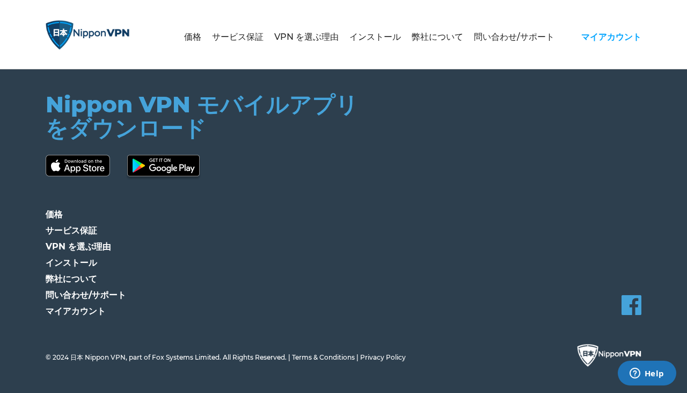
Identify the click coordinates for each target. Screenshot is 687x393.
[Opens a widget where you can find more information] (646, 374)
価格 (192, 37)
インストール (375, 37)
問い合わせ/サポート (514, 37)
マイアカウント (611, 37)
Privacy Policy (383, 357)
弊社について (437, 37)
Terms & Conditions (323, 357)
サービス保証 (238, 37)
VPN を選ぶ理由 (306, 37)
